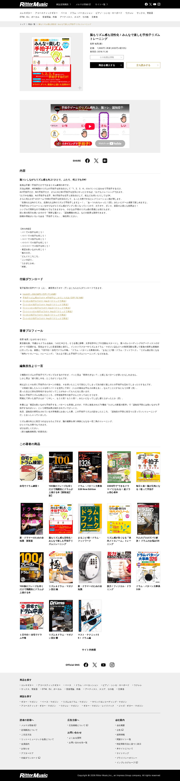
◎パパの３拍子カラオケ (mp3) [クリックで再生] (45, 318)
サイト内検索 (89, 649)
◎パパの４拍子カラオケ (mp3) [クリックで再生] (45, 304)
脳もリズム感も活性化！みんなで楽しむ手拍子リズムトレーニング (61, 540)
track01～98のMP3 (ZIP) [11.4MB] (39, 294)
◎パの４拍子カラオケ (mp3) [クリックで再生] (44, 301)
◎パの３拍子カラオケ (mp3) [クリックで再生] (44, 315)
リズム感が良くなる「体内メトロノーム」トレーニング (119, 540)
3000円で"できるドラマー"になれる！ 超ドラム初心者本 (118, 489)
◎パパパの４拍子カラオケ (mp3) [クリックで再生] (46, 308)
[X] (150, 4)
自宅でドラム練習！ (29, 486)
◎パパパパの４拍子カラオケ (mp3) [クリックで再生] (47, 311)
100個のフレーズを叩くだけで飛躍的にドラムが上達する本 (32, 589)
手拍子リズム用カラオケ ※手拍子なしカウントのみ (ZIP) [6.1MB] (53, 297)
